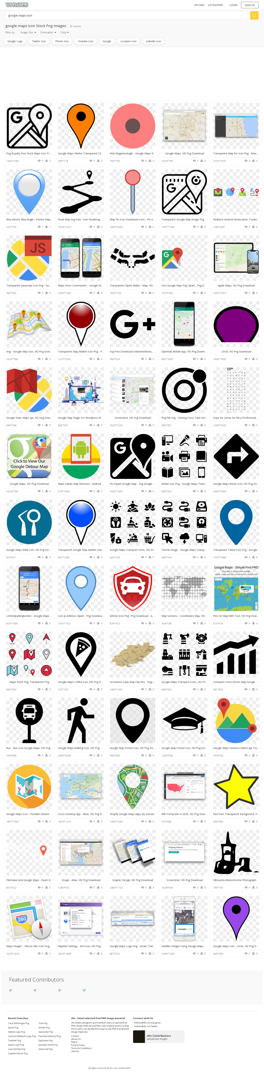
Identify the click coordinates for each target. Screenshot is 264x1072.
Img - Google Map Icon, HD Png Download (31, 351)
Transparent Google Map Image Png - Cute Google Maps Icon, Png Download (207, 219)
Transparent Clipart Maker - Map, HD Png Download (140, 285)
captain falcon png (17, 1053)
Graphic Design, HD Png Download (132, 880)
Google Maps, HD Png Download (184, 153)
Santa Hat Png (45, 1049)
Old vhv (75, 1051)
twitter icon (39, 41)
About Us (76, 1039)
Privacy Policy (78, 1045)
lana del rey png (16, 1049)
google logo (15, 41)
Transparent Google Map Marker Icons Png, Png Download (92, 550)
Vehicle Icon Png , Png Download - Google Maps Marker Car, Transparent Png (155, 616)
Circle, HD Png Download (236, 351)
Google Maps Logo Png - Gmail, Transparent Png (138, 946)
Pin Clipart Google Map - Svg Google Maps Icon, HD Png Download (149, 483)
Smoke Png (44, 1027)
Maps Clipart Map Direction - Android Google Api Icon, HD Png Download (100, 483)
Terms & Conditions (81, 1048)
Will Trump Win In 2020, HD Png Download (186, 814)
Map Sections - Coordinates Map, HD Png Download (192, 616)
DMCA (74, 1042)
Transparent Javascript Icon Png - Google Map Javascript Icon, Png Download (51, 285)
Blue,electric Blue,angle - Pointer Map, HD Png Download (39, 219)
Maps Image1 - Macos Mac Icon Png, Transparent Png (38, 946)
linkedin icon (153, 41)
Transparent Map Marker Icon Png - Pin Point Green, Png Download (97, 351)
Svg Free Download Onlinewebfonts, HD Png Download (142, 351)
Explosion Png (45, 1040)
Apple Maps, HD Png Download (236, 285)
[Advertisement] (108, 75)
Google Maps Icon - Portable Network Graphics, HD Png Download (45, 814)
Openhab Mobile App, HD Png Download (185, 351)
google (107, 41)
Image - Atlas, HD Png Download (81, 880)
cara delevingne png (18, 1023)
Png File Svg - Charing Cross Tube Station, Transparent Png (195, 417)
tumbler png (14, 1040)
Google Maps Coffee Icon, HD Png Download (84, 682)
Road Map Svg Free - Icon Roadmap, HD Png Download (90, 219)
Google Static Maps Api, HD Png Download (31, 417)
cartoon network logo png (22, 1036)
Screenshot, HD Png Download (133, 417)
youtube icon (85, 41)
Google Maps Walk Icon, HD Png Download (31, 550)
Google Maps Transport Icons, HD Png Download (139, 550)
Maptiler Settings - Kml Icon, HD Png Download (85, 946)
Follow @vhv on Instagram (147, 1022)
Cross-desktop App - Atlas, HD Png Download (85, 814)
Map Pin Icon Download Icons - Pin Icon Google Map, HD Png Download (152, 219)
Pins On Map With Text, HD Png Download (238, 616)
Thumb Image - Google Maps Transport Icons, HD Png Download (199, 550)
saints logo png (16, 1044)
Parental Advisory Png (49, 1036)
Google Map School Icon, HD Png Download (136, 748)
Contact (75, 1036)
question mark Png (47, 1044)
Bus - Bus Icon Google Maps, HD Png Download (34, 748)
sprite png (13, 1027)
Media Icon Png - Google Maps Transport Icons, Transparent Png (199, 483)
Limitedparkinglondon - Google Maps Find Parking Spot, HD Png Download (50, 616)
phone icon (62, 41)
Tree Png (42, 1023)
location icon (128, 41)
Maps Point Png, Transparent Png (29, 682)
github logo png (16, 1031)
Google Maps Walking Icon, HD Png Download (85, 748)
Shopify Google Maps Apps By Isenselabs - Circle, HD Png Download (150, 814)
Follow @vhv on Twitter (145, 1026)
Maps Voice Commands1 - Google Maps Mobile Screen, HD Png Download (101, 285)
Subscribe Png (45, 1031)
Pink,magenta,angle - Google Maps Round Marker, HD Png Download (150, 153)
